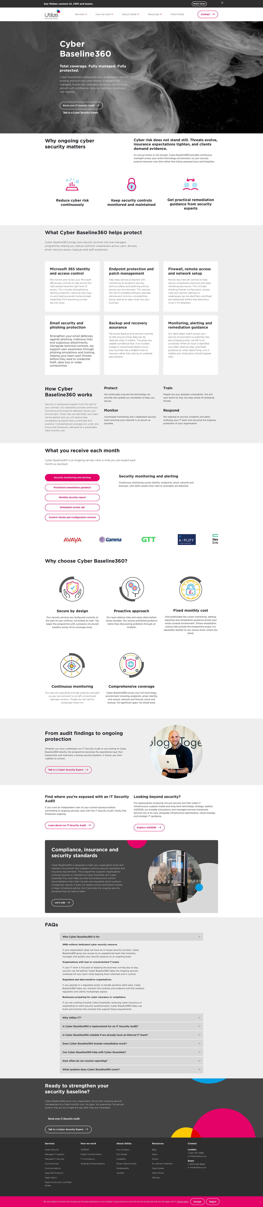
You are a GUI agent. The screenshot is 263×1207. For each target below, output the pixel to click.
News (154, 1154)
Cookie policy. (183, 1201)
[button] (81, 14)
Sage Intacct (51, 1177)
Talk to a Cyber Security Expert (80, 112)
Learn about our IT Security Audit (67, 825)
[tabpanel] (168, 482)
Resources (158, 1143)
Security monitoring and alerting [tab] (72, 477)
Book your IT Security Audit (79, 105)
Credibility (121, 1159)
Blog (154, 1150)
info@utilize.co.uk (198, 1156)
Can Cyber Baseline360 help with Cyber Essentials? (94, 1052)
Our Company (123, 1150)
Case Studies (158, 1168)
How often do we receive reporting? (84, 1060)
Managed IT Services (54, 1159)
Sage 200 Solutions (54, 1173)
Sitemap (156, 1177)
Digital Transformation (91, 1154)
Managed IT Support (54, 1154)
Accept (197, 1201)
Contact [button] (205, 14)
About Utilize (124, 1143)
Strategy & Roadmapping (93, 1163)
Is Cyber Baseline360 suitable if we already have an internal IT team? (105, 1034)
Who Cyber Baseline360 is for (81, 936)
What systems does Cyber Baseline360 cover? (91, 1069)
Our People (121, 1154)
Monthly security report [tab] (72, 497)
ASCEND (85, 1150)
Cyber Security (52, 1150)
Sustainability (122, 1168)
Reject (212, 1201)
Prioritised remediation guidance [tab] (72, 487)
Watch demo (199, 4)
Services (49, 1143)
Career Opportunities (126, 1163)
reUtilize (120, 1173)
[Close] (222, 2)
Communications (53, 1168)
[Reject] (259, 1201)
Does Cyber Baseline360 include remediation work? (94, 1043)
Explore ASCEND (146, 827)
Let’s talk (60, 902)
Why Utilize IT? (71, 1017)
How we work (88, 1143)
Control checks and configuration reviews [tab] (72, 517)
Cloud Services (52, 1163)
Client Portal (158, 1173)
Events (155, 1159)
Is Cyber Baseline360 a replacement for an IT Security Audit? (100, 1026)
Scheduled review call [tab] (72, 507)
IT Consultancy (88, 1159)
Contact (192, 1143)
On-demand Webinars (162, 1163)
